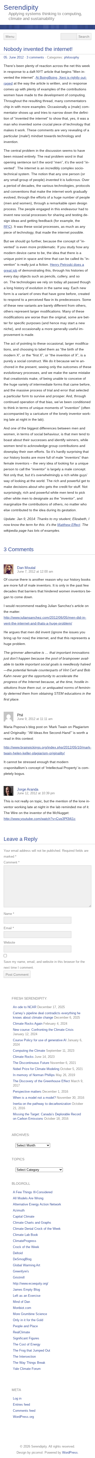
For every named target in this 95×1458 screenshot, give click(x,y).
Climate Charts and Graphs (32, 1222)
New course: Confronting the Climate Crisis (43, 1030)
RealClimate (21, 1332)
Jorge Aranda (27, 789)
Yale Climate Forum (27, 1369)
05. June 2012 (14, 57)
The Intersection (24, 1356)
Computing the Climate (29, 1050)
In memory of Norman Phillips (34, 1075)
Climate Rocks (23, 1057)
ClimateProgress (24, 1241)
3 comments (35, 57)
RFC (7, 226)
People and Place (25, 1326)
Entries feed (21, 1404)
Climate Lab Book (25, 1235)
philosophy (71, 57)
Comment (11, 862)
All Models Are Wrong (28, 1198)
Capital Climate (23, 1216)
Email (9, 928)
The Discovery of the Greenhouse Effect (41, 1081)
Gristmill (19, 1277)
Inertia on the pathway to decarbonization (42, 1104)
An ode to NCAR (24, 1007)
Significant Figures (26, 1338)
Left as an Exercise (26, 1295)
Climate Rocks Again (27, 1023)
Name (9, 914)
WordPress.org (23, 1417)
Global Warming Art (26, 1265)
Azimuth (19, 1210)
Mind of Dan (21, 1302)
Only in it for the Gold (28, 1320)
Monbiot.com (22, 1308)
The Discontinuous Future (31, 1063)
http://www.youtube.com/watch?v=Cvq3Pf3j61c (40, 819)
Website (9, 942)
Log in (17, 1398)
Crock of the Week (26, 1247)
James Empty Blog (26, 1289)
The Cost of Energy (26, 1344)
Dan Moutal (26, 568)
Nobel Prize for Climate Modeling (36, 1069)
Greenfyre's (21, 1271)
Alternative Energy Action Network (37, 1204)
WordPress (70, 1452)
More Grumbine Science (30, 1314)
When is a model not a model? (34, 1097)
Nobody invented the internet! (38, 49)
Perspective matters (27, 1091)
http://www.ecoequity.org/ (30, 1283)
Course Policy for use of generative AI (39, 1040)
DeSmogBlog (22, 1259)
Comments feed (24, 1410)
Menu (10, 36)
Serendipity (21, 7)
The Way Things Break (29, 1362)
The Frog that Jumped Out (31, 1350)
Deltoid (18, 1253)
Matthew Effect (68, 525)
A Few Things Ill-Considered (32, 1192)
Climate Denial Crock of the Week (37, 1229)
